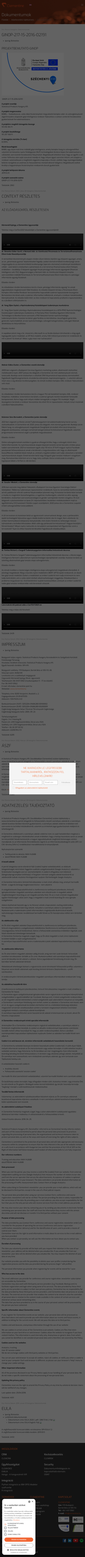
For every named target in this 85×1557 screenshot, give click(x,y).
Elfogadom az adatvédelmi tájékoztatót (31, 788)
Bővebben (16, 1520)
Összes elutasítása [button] (18, 1545)
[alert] (18, 1527)
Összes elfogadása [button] (18, 1540)
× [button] (32, 1501)
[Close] (75, 761)
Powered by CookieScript (19, 1552)
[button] (18, 1550)
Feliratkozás (66, 782)
